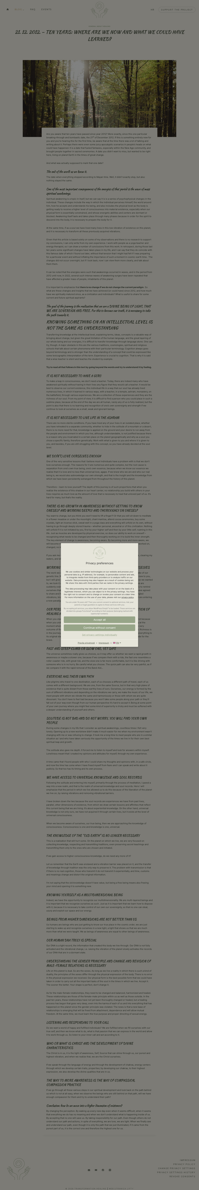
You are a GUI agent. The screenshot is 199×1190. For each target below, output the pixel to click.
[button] (99, 627)
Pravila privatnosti (86, 643)
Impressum (104, 643)
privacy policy (127, 597)
